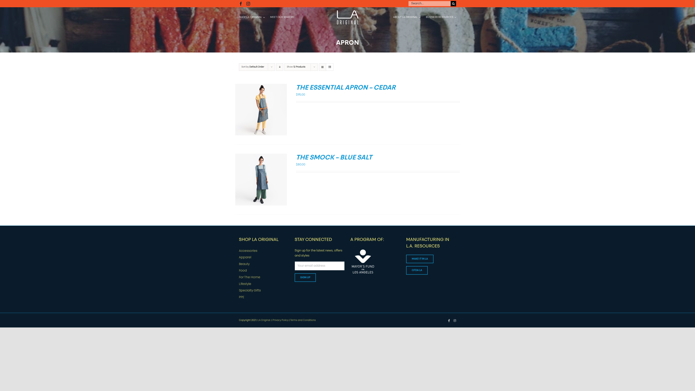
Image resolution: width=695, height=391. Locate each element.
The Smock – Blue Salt (334, 158)
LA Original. (264, 320)
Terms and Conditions (303, 320)
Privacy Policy (280, 320)
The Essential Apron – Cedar (345, 88)
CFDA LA (417, 270)
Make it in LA (420, 259)
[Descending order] (279, 67)
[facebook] (241, 4)
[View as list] (329, 67)
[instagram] (248, 4)
